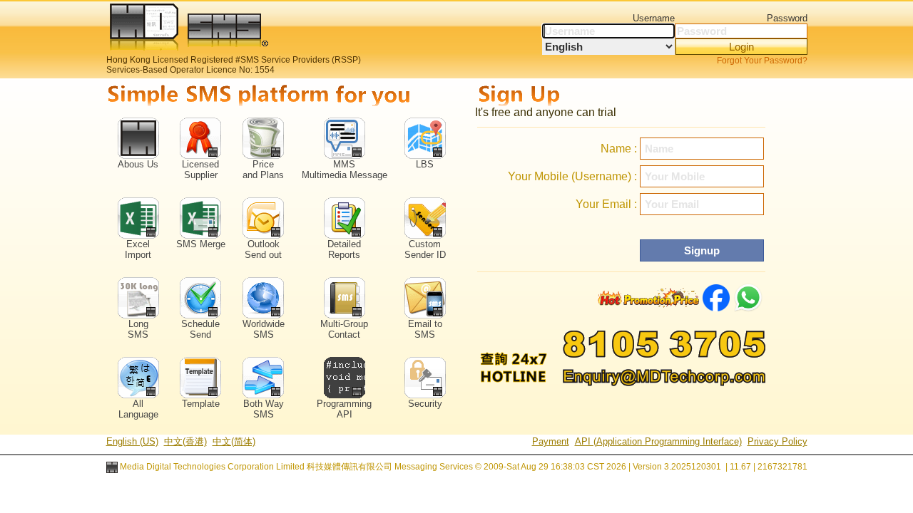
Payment (550, 441)
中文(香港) (185, 441)
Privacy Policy (777, 441)
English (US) (132, 441)
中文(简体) (234, 441)
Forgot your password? (762, 61)
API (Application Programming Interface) (658, 441)
